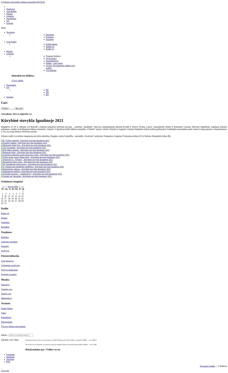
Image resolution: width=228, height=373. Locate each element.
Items (5, 109)
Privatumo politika (207, 366)
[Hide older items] (13, 109)
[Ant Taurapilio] (23, 148)
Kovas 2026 (13, 187)
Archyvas (5, 251)
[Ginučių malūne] (24, 143)
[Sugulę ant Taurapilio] (26, 176)
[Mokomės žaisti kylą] (26, 145)
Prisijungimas (6, 322)
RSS (8, 362)
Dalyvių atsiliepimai (9, 270)
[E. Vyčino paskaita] (25, 140)
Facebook (10, 354)
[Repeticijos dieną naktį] (27, 162)
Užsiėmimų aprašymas (10, 265)
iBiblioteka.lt (6, 298)
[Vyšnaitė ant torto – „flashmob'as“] (31, 174)
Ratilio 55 (5, 213)
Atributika (5, 222)
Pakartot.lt (5, 285)
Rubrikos (5, 237)
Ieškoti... (4, 335)
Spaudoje (5, 246)
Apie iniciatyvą (7, 261)
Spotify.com (6, 294)
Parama (4, 218)
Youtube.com (6, 289)
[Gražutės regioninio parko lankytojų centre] (35, 155)
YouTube (10, 359)
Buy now (19, 109)
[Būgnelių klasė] (23, 152)
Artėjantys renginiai (9, 242)
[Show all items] (11, 109)
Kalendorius (6, 317)
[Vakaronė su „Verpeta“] (27, 160)
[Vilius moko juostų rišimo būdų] (30, 157)
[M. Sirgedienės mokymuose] (29, 164)
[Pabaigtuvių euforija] (26, 171)
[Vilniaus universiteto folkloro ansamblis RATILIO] (23, 2)
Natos (3, 313)
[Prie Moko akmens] (25, 150)
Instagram (10, 357)
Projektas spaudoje (9, 274)
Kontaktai (5, 227)
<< (3, 187)
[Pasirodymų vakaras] (26, 169)
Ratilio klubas (7, 308)
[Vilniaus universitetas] (13, 326)
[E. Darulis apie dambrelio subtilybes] (32, 167)
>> (22, 187)
